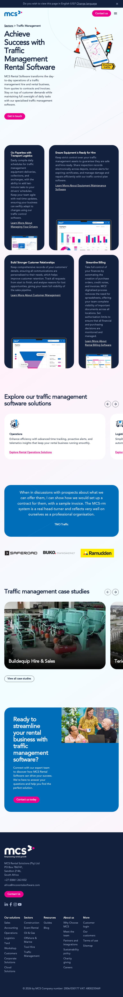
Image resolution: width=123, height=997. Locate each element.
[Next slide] (115, 404)
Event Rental (31, 928)
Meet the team (68, 934)
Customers (10, 953)
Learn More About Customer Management (36, 295)
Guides (48, 923)
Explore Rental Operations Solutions (30, 452)
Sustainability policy (71, 951)
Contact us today (26, 799)
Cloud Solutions (9, 969)
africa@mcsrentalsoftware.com (22, 885)
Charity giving (67, 960)
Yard (7, 943)
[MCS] (13, 13)
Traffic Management (32, 954)
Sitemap (88, 946)
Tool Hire (29, 947)
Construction (31, 923)
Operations (10, 933)
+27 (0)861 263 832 (15, 880)
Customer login (89, 925)
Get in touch (15, 116)
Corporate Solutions (10, 960)
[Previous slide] (108, 404)
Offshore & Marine (30, 940)
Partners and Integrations (70, 943)
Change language (87, 4)
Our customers (89, 934)
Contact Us (14, 894)
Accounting (11, 928)
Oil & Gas (29, 933)
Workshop (10, 948)
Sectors (8, 26)
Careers (67, 967)
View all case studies (19, 678)
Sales (7, 923)
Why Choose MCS (70, 925)
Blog (46, 928)
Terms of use (90, 941)
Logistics (9, 938)
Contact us (101, 13)
